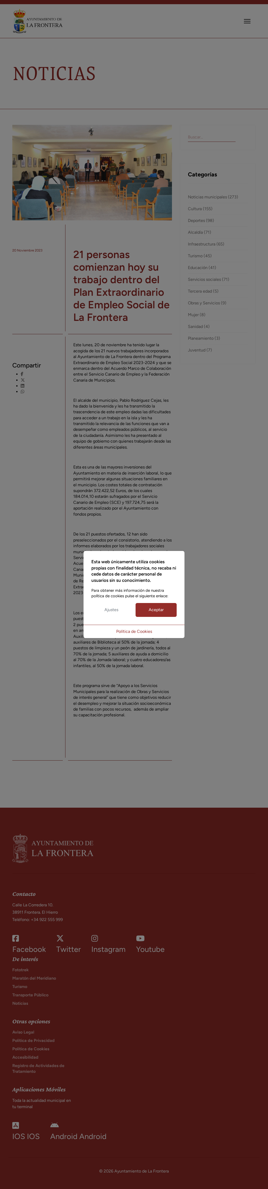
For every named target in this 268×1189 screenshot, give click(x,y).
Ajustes (111, 609)
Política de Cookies (134, 631)
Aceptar (156, 609)
